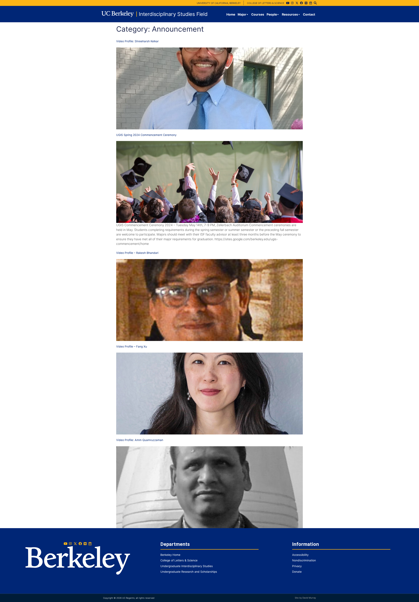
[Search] (315, 3)
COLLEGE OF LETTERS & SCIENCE (265, 3)
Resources (290, 14)
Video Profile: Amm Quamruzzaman (139, 440)
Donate (297, 571)
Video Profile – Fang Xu (131, 346)
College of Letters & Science (179, 560)
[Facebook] (301, 3)
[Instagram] (292, 3)
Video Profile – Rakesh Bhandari (137, 252)
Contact (309, 14)
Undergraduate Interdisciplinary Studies (186, 566)
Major (242, 14)
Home (230, 14)
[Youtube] (287, 3)
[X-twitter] (297, 3)
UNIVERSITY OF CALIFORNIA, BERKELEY (219, 3)
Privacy (297, 566)
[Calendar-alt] (310, 3)
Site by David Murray (305, 597)
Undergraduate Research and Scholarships (188, 571)
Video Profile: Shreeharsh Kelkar (137, 41)
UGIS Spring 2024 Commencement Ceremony (146, 135)
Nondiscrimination (304, 560)
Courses (257, 14)
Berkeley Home (170, 554)
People (272, 14)
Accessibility (300, 554)
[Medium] (306, 3)
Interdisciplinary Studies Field (173, 14)
